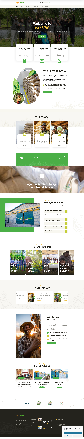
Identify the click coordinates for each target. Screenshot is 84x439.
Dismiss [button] (68, 435)
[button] (23, 253)
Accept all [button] (72, 432)
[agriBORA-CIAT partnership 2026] (59, 374)
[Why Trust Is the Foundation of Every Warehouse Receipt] (42, 374)
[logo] (20, 2)
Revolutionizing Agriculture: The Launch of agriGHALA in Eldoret (49, 268)
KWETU (29, 435)
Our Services (33, 417)
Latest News (32, 422)
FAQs (31, 425)
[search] (67, 6)
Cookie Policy (66, 429)
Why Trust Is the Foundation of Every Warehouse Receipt (47, 427)
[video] (42, 176)
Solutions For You (33, 419)
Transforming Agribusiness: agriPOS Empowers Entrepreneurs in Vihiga (65, 268)
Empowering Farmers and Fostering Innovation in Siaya (15, 268)
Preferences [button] (77, 435)
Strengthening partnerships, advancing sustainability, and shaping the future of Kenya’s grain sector (47, 420)
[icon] (40, 2)
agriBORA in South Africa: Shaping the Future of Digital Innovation (31, 267)
